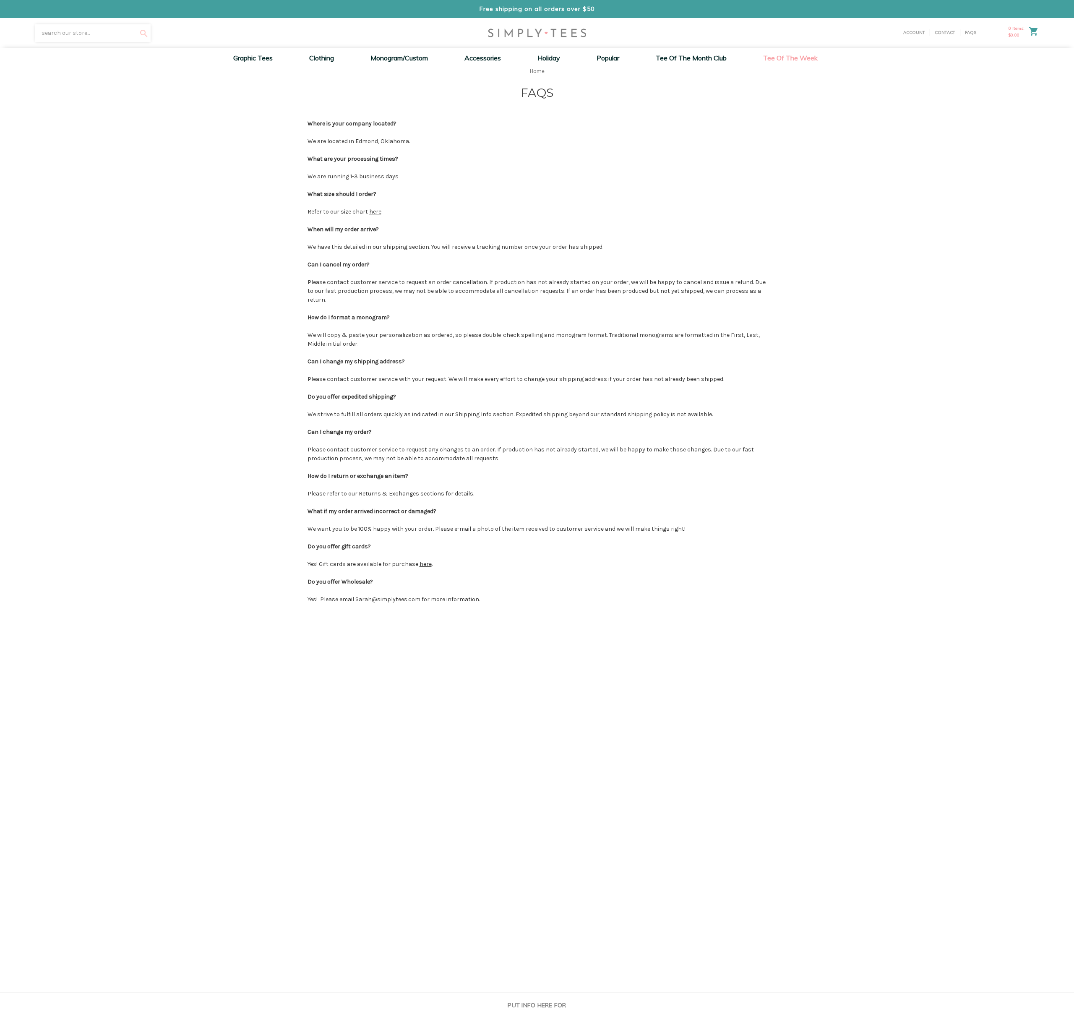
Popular (608, 58)
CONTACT (945, 32)
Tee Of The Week (790, 58)
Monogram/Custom (399, 58)
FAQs (970, 32)
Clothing (321, 58)
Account (914, 32)
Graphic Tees (253, 58)
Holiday (548, 58)
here (375, 211)
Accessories (482, 58)
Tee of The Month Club (691, 58)
